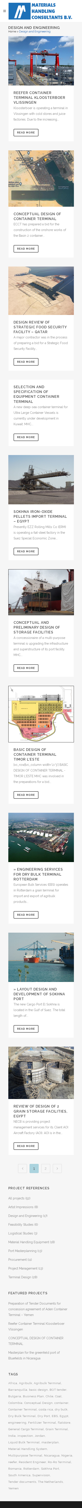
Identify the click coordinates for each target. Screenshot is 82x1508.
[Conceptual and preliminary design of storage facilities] (41, 592)
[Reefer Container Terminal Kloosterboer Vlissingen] (41, 60)
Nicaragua (52, 1455)
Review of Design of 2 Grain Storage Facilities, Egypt (41, 1111)
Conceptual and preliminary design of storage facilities (37, 627)
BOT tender (58, 1389)
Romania (15, 1468)
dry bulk (61, 1409)
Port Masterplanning (22, 1251)
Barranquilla (17, 1389)
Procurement (17, 1259)
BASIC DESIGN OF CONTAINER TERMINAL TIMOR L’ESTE (35, 754)
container (61, 1403)
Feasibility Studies (20, 1224)
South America (19, 1475)
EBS (55, 1416)
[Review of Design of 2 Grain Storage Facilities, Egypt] (41, 1073)
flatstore (64, 1422)
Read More (26, 132)
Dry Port (44, 1416)
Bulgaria (14, 1396)
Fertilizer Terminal (42, 1422)
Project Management (22, 1268)
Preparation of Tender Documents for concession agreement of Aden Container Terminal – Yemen (37, 1309)
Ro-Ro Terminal (59, 1462)
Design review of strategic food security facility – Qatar (40, 327)
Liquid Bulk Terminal (24, 1442)
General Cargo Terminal (26, 1429)
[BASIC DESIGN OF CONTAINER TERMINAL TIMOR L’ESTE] (41, 714)
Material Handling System (27, 1449)
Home (12, 31)
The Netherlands (50, 1481)
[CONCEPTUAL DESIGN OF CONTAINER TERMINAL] (41, 178)
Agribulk (25, 1383)
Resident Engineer (32, 1462)
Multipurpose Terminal (25, 1455)
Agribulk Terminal (47, 1383)
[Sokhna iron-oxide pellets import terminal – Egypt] (41, 479)
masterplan (50, 1442)
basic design (38, 1389)
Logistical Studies (20, 1233)
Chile (49, 1396)
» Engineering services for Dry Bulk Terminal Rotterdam (38, 874)
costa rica (46, 1409)
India (12, 1435)
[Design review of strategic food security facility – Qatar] (41, 291)
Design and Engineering (25, 1216)
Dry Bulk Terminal (22, 1416)
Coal (58, 1396)
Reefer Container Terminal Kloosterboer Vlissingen (39, 98)
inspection (25, 1435)
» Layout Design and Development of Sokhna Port (39, 994)
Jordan (40, 1435)
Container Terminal (22, 1409)
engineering (17, 1422)
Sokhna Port (50, 1468)
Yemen (13, 1488)
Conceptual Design (38, 1403)
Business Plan (33, 1396)
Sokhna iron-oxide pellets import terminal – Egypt (40, 516)
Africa (12, 1383)
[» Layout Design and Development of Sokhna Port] (41, 957)
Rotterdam (31, 1468)
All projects (16, 1198)
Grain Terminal (57, 1429)
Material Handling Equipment (28, 1242)
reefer (12, 1462)
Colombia (15, 1403)
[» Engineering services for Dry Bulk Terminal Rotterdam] (41, 837)
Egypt (64, 1416)
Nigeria (66, 1455)
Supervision (41, 1475)
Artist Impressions (20, 1207)
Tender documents (22, 1481)
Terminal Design (19, 1277)
